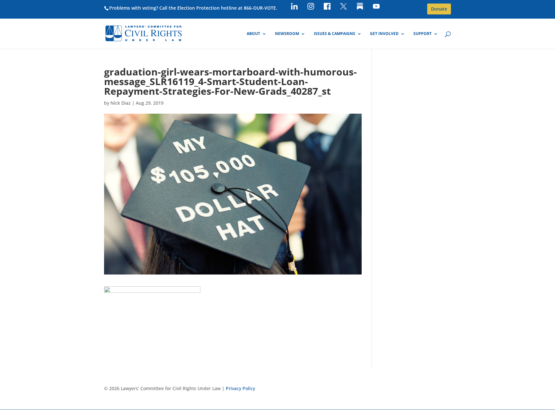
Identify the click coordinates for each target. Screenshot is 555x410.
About (253, 33)
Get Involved (384, 33)
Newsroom (287, 33)
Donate (439, 9)
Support (422, 33)
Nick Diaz (120, 103)
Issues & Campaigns (334, 33)
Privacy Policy (240, 388)
